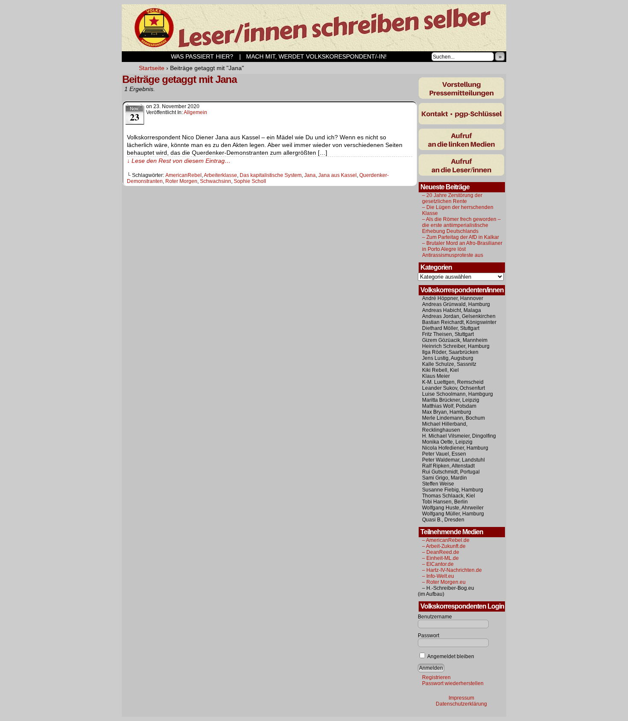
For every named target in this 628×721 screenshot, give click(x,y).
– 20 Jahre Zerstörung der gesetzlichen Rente (452, 198)
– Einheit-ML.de (440, 558)
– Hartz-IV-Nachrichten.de (452, 570)
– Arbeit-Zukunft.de (444, 546)
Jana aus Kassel (337, 175)
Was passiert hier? (179, 56)
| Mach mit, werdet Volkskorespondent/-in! (313, 56)
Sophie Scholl (250, 181)
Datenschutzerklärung (461, 704)
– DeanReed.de (440, 552)
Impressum (461, 698)
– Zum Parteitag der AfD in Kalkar (460, 237)
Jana (310, 175)
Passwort (428, 636)
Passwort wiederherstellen (453, 683)
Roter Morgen (181, 181)
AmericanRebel (183, 175)
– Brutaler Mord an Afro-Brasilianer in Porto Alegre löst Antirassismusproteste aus (462, 249)
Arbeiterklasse (220, 175)
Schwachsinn (215, 181)
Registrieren (436, 677)
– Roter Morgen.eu (444, 582)
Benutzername (435, 617)
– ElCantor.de (438, 564)
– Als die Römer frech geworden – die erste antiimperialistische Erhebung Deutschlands (461, 225)
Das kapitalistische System (271, 175)
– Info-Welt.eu (438, 576)
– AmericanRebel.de (446, 540)
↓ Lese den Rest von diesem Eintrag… (179, 160)
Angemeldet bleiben (450, 656)
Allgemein (195, 112)
